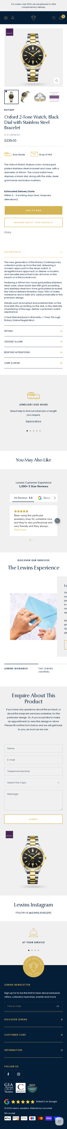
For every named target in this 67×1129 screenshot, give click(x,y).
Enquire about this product (33, 222)
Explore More (33, 421)
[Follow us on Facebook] (8, 1074)
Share (7, 232)
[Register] (57, 1006)
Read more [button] (20, 529)
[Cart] (61, 17)
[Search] (54, 17)
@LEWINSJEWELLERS (40, 912)
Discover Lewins (15, 1019)
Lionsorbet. (47, 1108)
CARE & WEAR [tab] (12, 363)
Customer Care (15, 1034)
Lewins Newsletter (17, 984)
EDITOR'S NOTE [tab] (12, 252)
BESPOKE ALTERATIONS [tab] (17, 352)
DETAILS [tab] (8, 331)
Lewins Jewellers (20, 1108)
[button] (9, 520)
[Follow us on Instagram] (18, 1074)
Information (13, 1050)
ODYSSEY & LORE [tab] (13, 341)
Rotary (9, 109)
